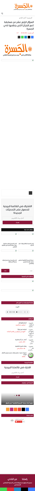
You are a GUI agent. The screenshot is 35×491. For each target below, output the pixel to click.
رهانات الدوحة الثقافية (21, 346)
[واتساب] (22, 37)
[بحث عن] (33, 13)
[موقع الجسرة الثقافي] (23, 6)
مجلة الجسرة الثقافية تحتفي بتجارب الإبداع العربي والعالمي (26, 262)
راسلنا (24, 479)
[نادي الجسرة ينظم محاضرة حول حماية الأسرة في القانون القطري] (9, 237)
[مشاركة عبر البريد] (19, 37)
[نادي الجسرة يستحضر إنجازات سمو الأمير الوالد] (9, 254)
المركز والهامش (23, 323)
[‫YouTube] (19, 409)
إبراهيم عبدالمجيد (20, 325)
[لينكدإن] (25, 37)
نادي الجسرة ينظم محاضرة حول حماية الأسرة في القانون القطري (9, 245)
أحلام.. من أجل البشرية (21, 339)
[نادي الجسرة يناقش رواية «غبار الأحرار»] (26, 237)
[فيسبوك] (32, 37)
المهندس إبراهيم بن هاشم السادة (16, 331)
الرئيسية (30, 18)
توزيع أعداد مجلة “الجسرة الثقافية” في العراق (19, 403)
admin (23, 356)
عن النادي (12, 479)
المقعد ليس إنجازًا (22, 329)
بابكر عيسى (22, 341)
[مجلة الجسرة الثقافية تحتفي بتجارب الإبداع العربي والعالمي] (26, 254)
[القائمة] (2, 13)
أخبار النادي (22, 18)
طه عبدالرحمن (21, 348)
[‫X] (29, 37)
